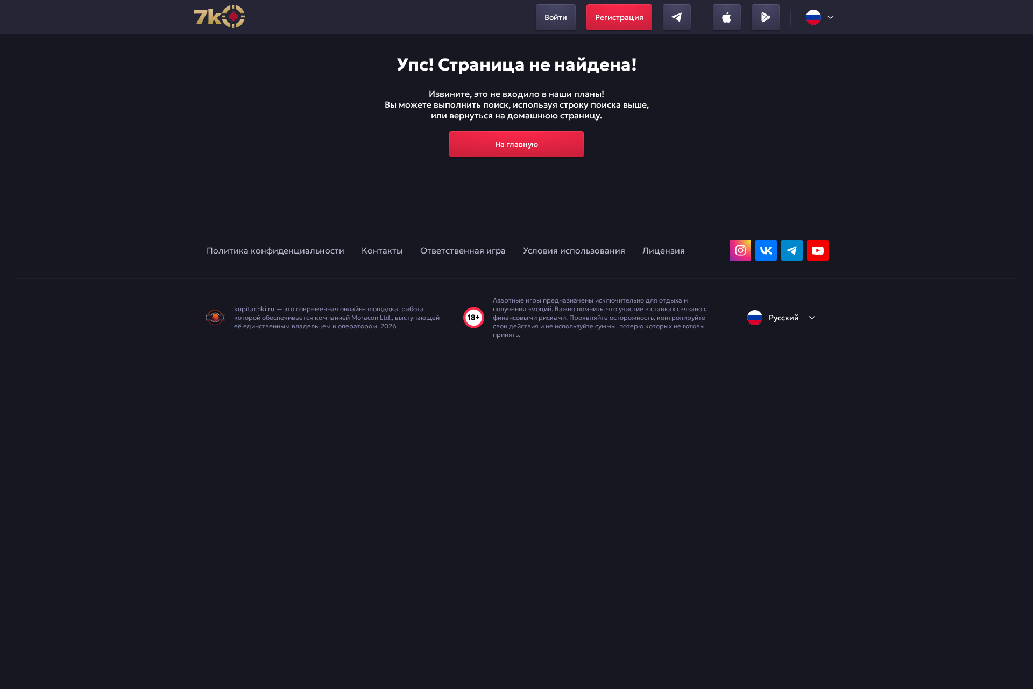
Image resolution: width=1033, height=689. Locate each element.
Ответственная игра (463, 250)
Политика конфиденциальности (275, 250)
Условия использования (574, 250)
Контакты (382, 250)
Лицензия (663, 250)
